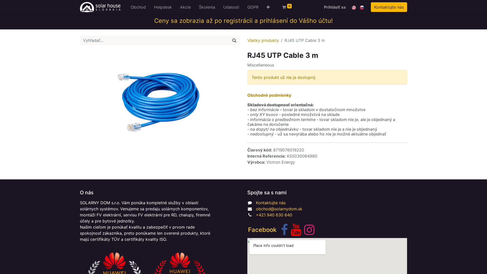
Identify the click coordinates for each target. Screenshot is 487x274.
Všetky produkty (263, 40)
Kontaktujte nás (389, 7)
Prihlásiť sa (335, 7)
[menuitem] (138, 7)
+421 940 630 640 (274, 214)
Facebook (262, 229)
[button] (268, 7)
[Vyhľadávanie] (234, 40)
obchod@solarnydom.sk (279, 208)
